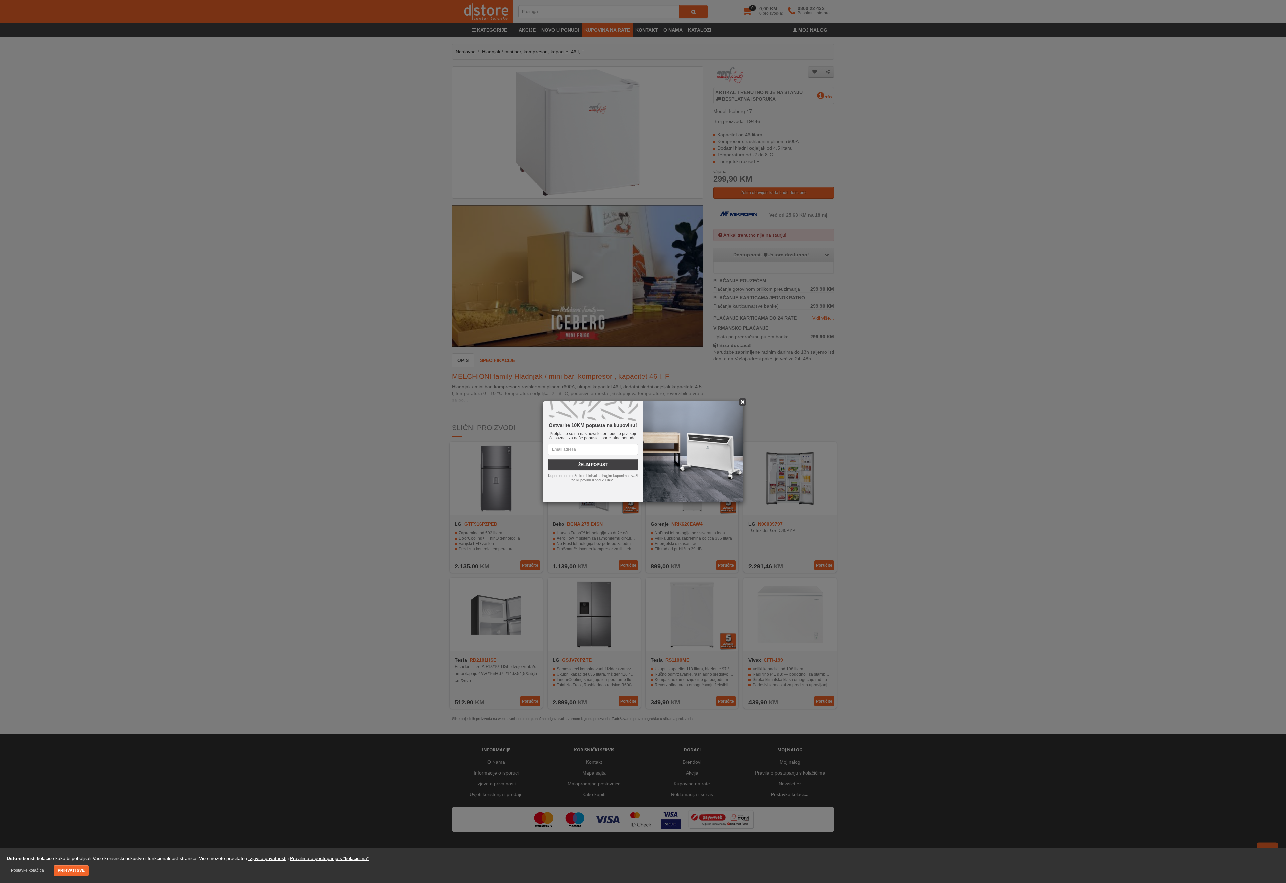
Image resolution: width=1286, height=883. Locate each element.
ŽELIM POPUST (593, 464)
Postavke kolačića (27, 870)
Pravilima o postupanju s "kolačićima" (329, 858)
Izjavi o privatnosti (267, 858)
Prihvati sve (71, 870)
